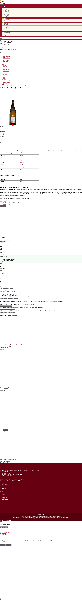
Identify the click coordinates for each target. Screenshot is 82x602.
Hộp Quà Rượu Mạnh (6, 68)
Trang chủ (1, 85)
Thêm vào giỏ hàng (3, 241)
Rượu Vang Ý (3, 495)
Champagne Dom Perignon (7, 59)
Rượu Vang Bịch (4, 7)
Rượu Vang (3, 6)
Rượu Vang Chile (4, 496)
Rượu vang (1, 195)
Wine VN (1, 470)
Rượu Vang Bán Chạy (5, 499)
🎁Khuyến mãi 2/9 (6, 71)
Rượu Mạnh (3, 64)
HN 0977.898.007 (3, 254)
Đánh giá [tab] (3, 148)
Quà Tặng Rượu (4, 494)
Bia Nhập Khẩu (5, 74)
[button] (1, 38)
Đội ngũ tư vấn (4, 488)
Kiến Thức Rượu (4, 79)
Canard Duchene (5, 57)
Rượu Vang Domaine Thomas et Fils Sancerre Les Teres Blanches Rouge (11, 344)
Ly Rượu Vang (5, 77)
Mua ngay (2, 242)
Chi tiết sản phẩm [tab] (4, 147)
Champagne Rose (6, 16)
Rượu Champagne (4, 55)
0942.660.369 (11, 475)
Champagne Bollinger (6, 56)
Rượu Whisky (4, 17)
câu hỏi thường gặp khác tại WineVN (11, 315)
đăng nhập (4, 204)
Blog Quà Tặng (6, 35)
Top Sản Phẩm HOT (6, 81)
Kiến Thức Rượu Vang (6, 80)
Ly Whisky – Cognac (7, 30)
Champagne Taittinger (6, 58)
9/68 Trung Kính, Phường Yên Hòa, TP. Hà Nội (11, 473)
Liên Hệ (3, 36)
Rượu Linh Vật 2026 (6, 67)
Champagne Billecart (6, 61)
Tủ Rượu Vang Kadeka (6, 76)
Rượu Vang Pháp (9, 85)
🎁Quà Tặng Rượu (4, 66)
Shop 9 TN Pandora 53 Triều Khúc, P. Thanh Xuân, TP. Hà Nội (13, 474)
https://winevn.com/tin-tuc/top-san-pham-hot (28, 304)
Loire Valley (14, 85)
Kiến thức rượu (4, 46)
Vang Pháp (21, 164)
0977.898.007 (6, 475)
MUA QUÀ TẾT (2, 491)
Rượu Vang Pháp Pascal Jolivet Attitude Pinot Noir (8, 459)
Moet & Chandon (5, 62)
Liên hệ (3, 47)
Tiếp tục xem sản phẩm (4, 527)
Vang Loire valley (21, 167)
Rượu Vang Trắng (22, 157)
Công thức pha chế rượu (7, 82)
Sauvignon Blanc (22, 162)
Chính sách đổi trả (4, 487)
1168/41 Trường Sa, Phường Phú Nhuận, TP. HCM (11, 472)
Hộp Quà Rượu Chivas (7, 21)
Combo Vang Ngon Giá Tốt (8, 25)
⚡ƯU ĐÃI (3, 70)
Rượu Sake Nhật (5, 75)
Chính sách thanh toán (5, 486)
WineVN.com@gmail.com (7, 476)
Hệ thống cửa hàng (4, 484)
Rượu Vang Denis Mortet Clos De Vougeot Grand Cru (8, 385)
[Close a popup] (1, 521)
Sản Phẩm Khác (4, 73)
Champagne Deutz (6, 60)
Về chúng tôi (3, 483)
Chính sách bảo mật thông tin (6, 485)
